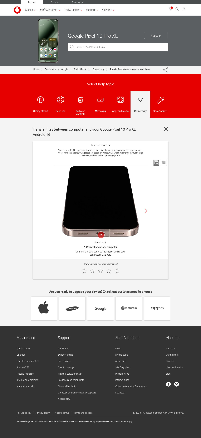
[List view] (164, 163)
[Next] (146, 211)
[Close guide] (166, 129)
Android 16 (156, 36)
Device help (50, 69)
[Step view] (156, 163)
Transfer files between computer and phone (130, 69)
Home (36, 69)
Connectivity (98, 69)
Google (64, 69)
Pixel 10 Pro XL (80, 69)
